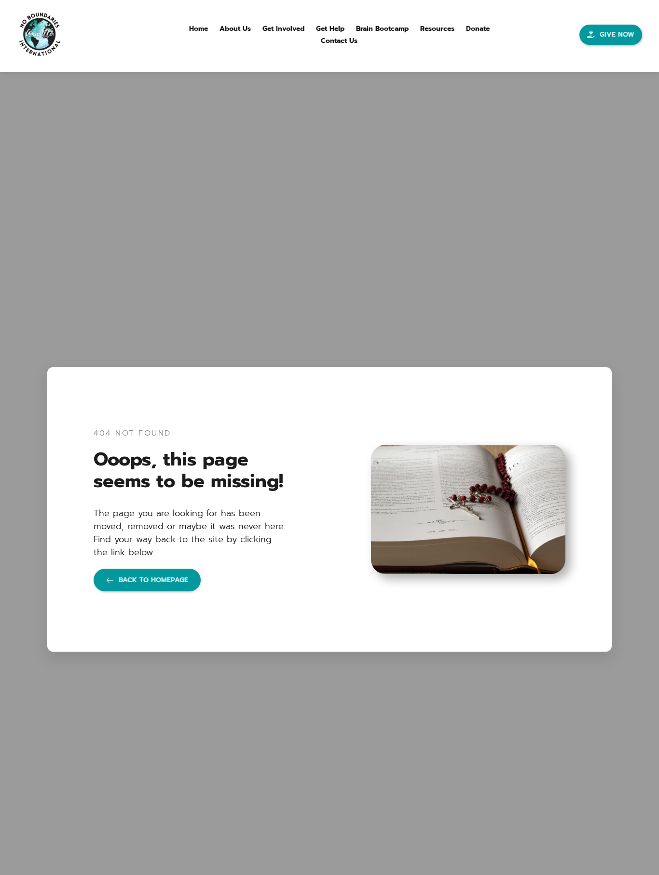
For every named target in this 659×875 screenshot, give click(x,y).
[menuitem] (198, 29)
